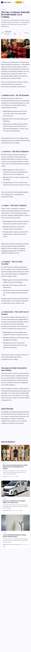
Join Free (18, 2)
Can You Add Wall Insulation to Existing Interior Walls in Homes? (14, 535)
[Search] (13, 2)
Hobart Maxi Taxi (7, 510)
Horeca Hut (8, 31)
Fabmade (5, 476)
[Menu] (24, 2)
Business (3, 9)
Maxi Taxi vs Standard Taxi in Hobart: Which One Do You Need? (14, 501)
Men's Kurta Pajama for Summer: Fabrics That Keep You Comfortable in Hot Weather (15, 466)
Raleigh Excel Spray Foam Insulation (12, 544)
